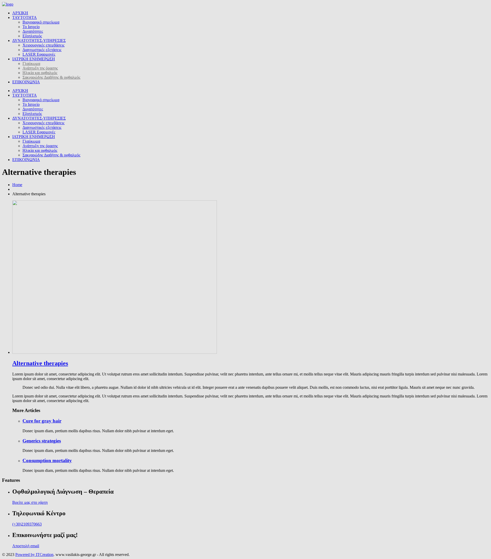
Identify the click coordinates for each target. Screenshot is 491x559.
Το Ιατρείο (31, 27)
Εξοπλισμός (32, 36)
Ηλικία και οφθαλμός (40, 73)
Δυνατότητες (33, 31)
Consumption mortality (47, 460)
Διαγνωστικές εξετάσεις (42, 50)
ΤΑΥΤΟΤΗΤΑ (24, 17)
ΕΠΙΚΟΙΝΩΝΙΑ (26, 82)
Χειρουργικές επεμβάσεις (43, 45)
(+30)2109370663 (27, 524)
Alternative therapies (40, 363)
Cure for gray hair (42, 421)
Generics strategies (42, 440)
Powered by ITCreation (34, 554)
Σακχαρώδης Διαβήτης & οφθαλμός (51, 77)
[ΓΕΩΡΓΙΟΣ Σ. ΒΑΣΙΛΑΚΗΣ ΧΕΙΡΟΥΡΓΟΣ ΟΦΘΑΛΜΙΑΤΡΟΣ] (7, 4)
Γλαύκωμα (31, 63)
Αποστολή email (25, 546)
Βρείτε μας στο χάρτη (30, 502)
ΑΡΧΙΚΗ (20, 13)
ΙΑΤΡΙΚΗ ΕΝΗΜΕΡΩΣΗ (33, 59)
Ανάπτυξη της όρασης (40, 68)
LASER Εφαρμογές (39, 54)
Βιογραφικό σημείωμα (41, 22)
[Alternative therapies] (114, 352)
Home (17, 184)
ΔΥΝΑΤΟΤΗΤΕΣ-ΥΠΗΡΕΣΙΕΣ (39, 40)
